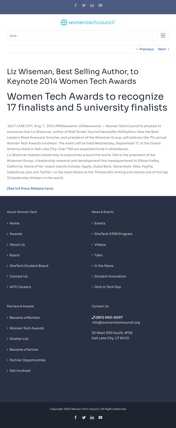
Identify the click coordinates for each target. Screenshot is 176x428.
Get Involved (20, 371)
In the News (104, 266)
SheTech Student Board (29, 266)
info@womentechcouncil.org (116, 322)
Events (99, 223)
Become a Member (25, 318)
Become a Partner (24, 349)
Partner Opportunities (28, 360)
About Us (17, 245)
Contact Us (19, 276)
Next (162, 49)
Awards (16, 234)
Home (14, 223)
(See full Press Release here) (30, 188)
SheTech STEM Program (113, 234)
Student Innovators (110, 276)
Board (14, 255)
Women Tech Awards (27, 328)
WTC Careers (20, 287)
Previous (147, 49)
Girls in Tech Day (107, 287)
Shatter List (19, 339)
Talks (98, 255)
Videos (100, 245)
